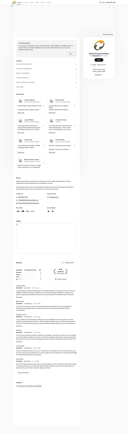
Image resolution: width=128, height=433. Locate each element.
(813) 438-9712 (111, 2)
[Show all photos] (64, 22)
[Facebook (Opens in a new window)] (48, 211)
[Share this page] (109, 7)
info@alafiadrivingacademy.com (28, 200)
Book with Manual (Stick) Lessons (31, 163)
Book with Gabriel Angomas (31, 106)
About (31, 2)
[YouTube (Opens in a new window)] (52, 211)
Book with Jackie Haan (31, 145)
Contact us (98, 74)
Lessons (19, 2)
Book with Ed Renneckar (62, 106)
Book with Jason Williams (31, 126)
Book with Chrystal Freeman (62, 126)
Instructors (26, 2)
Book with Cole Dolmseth (62, 145)
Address (49, 2)
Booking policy (53, 197)
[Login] (113, 7)
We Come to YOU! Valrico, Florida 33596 (99, 70)
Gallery (37, 2)
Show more (19, 297)
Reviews (43, 2)
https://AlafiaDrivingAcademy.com (28, 203)
